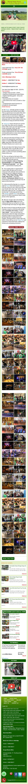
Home (2, 24)
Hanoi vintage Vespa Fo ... (14, 621)
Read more (24, 573)
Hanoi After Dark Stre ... (14, 627)
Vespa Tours (13, 698)
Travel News (7, 701)
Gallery (18, 700)
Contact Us (15, 703)
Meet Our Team (15, 55)
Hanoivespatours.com (21, 780)
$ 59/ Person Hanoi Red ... (14, 635)
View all (24, 655)
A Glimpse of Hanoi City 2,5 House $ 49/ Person (13, 722)
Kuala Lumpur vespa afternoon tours (12, 714)
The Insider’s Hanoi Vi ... (14, 614)
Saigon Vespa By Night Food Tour (10, 708)
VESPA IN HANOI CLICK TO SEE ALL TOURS (15, 24)
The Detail (5, 55)
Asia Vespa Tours (9, 700)
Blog (15, 701)
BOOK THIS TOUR (16, 227)
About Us (6, 703)
